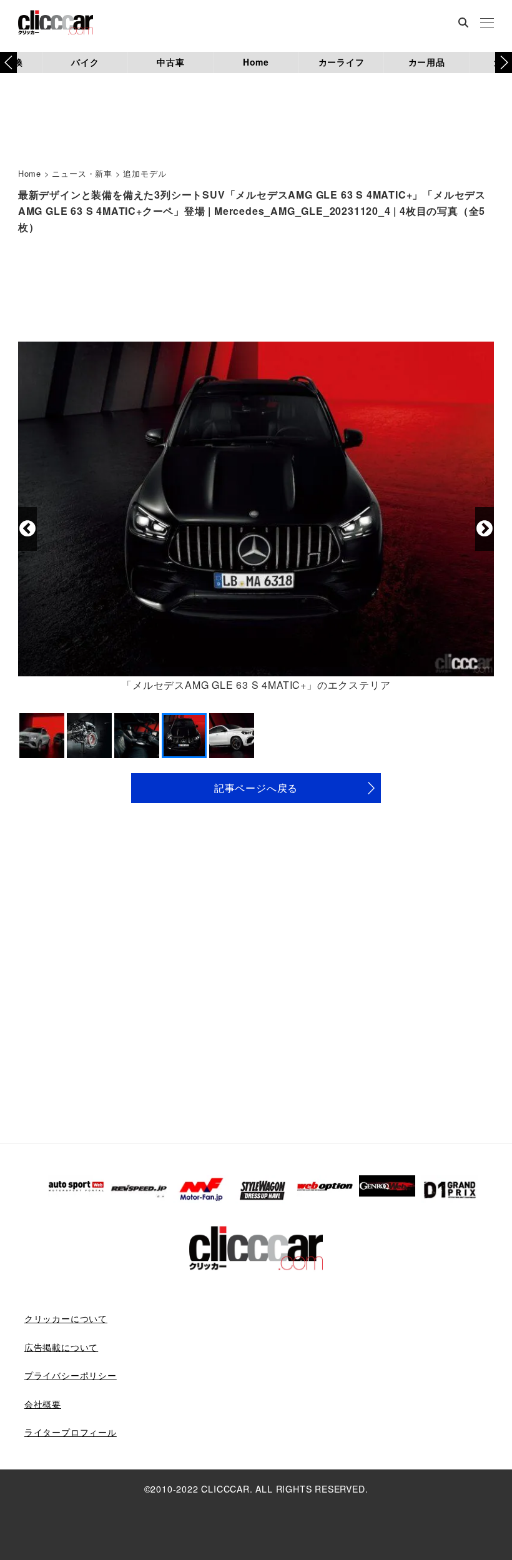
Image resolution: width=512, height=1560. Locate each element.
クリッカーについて (65, 1318)
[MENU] (487, 23)
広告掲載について (61, 1347)
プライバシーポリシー (70, 1375)
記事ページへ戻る (256, 788)
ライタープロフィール (70, 1432)
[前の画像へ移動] (27, 529)
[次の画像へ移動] (484, 529)
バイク (85, 62)
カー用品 (426, 62)
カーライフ (341, 62)
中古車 (170, 62)
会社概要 (42, 1404)
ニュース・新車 (82, 173)
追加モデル (144, 173)
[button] (503, 62)
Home (256, 62)
